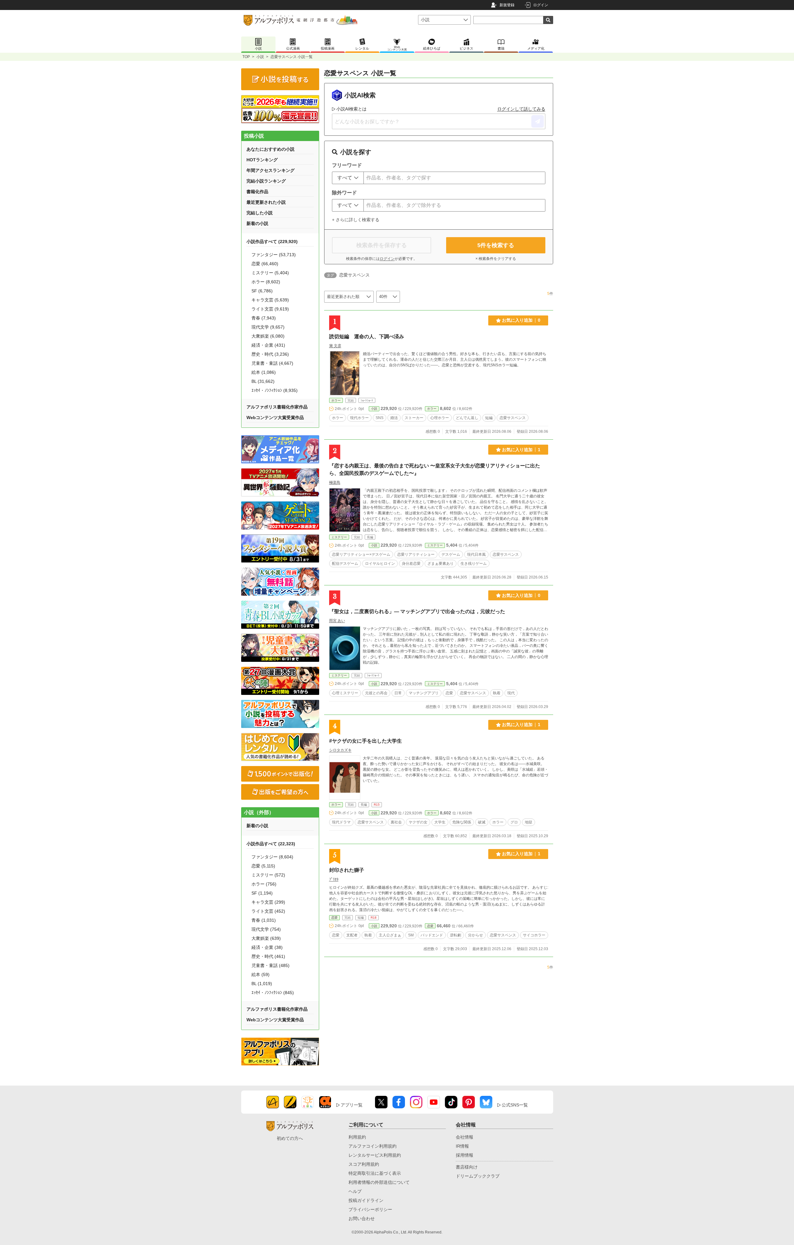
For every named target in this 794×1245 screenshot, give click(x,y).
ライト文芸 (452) (268, 911)
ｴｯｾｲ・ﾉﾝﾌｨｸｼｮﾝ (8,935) (274, 390)
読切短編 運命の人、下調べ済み (366, 336)
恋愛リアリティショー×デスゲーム (361, 554)
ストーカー (414, 418)
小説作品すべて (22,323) (270, 843)
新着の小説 (257, 223)
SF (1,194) (262, 893)
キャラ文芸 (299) (268, 902)
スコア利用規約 (363, 1164)
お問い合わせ (361, 1218)
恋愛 (449, 693)
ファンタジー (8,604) (272, 856)
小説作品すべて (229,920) (272, 241)
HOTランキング (262, 159)
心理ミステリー (345, 693)
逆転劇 (455, 935)
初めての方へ (290, 1138)
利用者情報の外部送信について (379, 1182)
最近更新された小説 (266, 202)
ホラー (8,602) (265, 281)
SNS (379, 418)
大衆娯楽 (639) (266, 938)
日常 (398, 693)
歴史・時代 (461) (268, 956)
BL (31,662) (263, 381)
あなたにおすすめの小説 (270, 149)
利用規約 (357, 1137)
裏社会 (396, 822)
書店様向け (467, 1166)
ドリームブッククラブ (477, 1176)
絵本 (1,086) (263, 372)
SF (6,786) (262, 290)
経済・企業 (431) (268, 345)
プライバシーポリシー (370, 1209)
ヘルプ (355, 1191)
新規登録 (506, 5)
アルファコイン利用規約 (372, 1146)
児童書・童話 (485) (270, 965)
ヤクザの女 (418, 822)
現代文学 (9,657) (268, 327)
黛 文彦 (335, 346)
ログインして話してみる (521, 108)
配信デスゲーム (345, 563)
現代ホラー (359, 418)
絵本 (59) (260, 974)
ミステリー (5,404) (270, 272)
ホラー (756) (263, 883)
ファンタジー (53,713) (273, 254)
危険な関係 (461, 822)
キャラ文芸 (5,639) (270, 299)
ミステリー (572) (268, 874)
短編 (489, 418)
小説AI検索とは (351, 108)
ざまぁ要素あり (440, 563)
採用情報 (464, 1155)
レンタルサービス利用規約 (374, 1155)
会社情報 (464, 1137)
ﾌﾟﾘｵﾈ (334, 879)
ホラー (336, 400)
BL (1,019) (261, 983)
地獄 (528, 822)
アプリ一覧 (352, 1104)
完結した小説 (259, 212)
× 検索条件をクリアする (495, 258)
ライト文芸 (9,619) (270, 308)
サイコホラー (534, 935)
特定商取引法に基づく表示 (374, 1173)
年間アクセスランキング (270, 170)
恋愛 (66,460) (264, 263)
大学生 (440, 822)
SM (411, 935)
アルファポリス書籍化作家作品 (277, 406)
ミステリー (339, 537)
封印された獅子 (346, 870)
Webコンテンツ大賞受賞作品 (275, 417)
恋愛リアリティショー (416, 554)
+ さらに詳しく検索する (355, 219)
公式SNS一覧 (515, 1104)
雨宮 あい (337, 620)
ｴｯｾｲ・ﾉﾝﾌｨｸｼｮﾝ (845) (272, 992)
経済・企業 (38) (267, 947)
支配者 (352, 935)
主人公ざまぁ (390, 935)
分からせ (475, 935)
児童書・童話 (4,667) (272, 363)
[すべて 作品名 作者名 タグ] (347, 178)
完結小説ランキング (266, 180)
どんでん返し (467, 418)
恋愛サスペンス (512, 418)
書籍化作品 (257, 191)
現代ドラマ (341, 822)
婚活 (394, 418)
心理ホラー (439, 418)
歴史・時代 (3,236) (270, 354)
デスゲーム (450, 554)
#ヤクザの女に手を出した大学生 (365, 741)
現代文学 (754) (266, 929)
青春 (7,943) (263, 317)
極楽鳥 (334, 482)
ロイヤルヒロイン (380, 563)
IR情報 (462, 1146)
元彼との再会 (376, 693)
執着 (496, 693)
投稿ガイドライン (365, 1200)
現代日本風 (476, 554)
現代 (511, 693)
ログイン (540, 5)
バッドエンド (432, 935)
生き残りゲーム (473, 563)
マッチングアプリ (424, 693)
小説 (260, 57)
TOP (246, 57)
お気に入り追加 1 (521, 449)
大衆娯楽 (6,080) (268, 336)
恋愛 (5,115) (263, 865)
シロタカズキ (340, 750)
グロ (514, 822)
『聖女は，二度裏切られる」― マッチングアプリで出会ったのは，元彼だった (417, 611)
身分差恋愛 (411, 563)
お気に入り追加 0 (521, 320)
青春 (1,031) (263, 920)
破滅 (481, 822)
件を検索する (495, 245)
